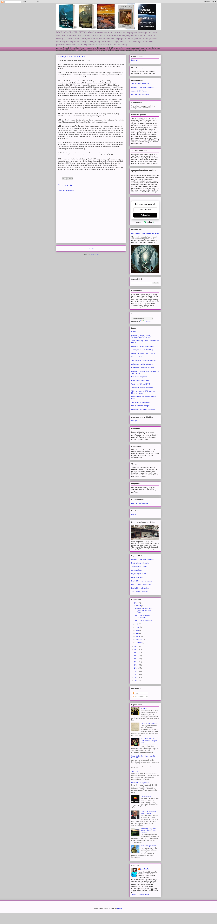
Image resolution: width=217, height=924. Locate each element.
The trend (134, 771)
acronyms (134, 420)
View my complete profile (140, 894)
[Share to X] (67, 178)
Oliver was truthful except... (141, 357)
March (138, 636)
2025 (136, 646)
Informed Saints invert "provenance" (143, 616)
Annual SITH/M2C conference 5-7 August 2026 (149, 741)
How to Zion (135, 514)
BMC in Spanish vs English (140, 406)
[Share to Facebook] (70, 178)
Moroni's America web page (141, 584)
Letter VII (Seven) (137, 577)
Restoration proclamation (140, 563)
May (137, 630)
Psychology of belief (138, 574)
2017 (136, 671)
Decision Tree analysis (149, 723)
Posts (136, 693)
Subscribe (145, 215)
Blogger (119, 908)
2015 (136, 677)
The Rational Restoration (140, 84)
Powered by (139, 222)
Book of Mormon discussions (141, 581)
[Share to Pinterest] (72, 178)
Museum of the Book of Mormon (142, 87)
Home (91, 248)
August (138, 606)
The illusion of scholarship (140, 402)
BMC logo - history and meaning (142, 346)
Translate (148, 321)
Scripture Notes (136, 570)
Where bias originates (139, 377)
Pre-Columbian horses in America (143, 409)
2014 (136, 680)
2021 (136, 659)
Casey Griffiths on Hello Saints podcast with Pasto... (143, 610)
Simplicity (144, 708)
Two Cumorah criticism (139, 592)
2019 (136, 665)
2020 (136, 662)
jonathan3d (144, 869)
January (139, 642)
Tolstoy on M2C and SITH (140, 384)
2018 (136, 668)
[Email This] (63, 178)
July (137, 624)
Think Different (146, 796)
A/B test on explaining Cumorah (142, 364)
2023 (136, 653)
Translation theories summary (142, 387)
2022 (136, 656)
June (138, 627)
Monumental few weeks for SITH (145, 233)
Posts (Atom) (95, 254)
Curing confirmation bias (140, 380)
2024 (136, 649)
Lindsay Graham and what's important (148, 812)
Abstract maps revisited (149, 846)
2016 (136, 674)
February (139, 639)
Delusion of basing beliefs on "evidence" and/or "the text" (141, 336)
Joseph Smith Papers (139, 91)
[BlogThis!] (65, 178)
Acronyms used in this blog (142, 350)
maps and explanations (139, 503)
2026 (136, 603)
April (137, 633)
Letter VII (134, 60)
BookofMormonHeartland (140, 588)
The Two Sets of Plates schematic (143, 360)
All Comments (139, 696)
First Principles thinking (143, 620)
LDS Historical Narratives (140, 94)
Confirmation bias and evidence (142, 368)
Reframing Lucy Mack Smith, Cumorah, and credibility (148, 830)
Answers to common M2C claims (143, 353)
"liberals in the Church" (139, 566)
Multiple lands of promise (140, 783)
